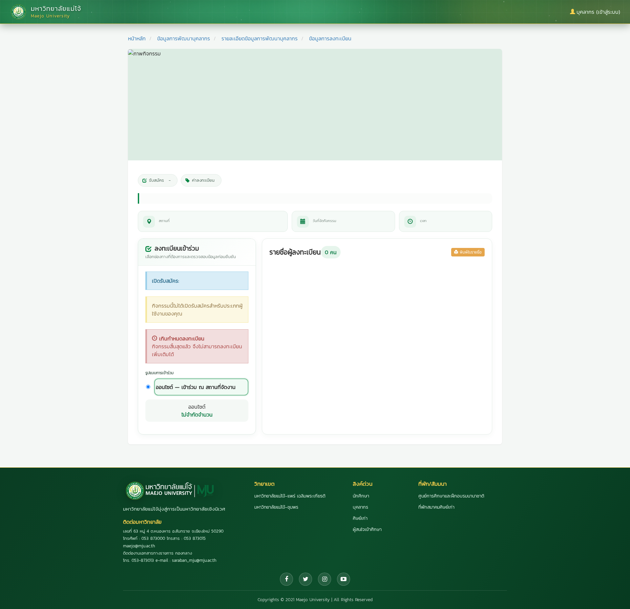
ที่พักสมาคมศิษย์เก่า (436, 507)
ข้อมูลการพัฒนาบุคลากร (183, 38)
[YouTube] (343, 579)
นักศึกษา (361, 496)
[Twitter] (305, 579)
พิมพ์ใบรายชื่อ (470, 252)
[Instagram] (324, 579)
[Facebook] (286, 579)
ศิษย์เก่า (360, 518)
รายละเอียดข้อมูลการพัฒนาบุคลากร (259, 38)
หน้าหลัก (137, 38)
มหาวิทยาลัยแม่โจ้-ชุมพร (276, 507)
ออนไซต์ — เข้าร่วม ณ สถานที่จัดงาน (196, 387)
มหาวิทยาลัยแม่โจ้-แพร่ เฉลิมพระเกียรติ (290, 496)
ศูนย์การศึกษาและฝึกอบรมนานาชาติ (451, 496)
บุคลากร (360, 507)
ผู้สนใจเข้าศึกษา (367, 529)
